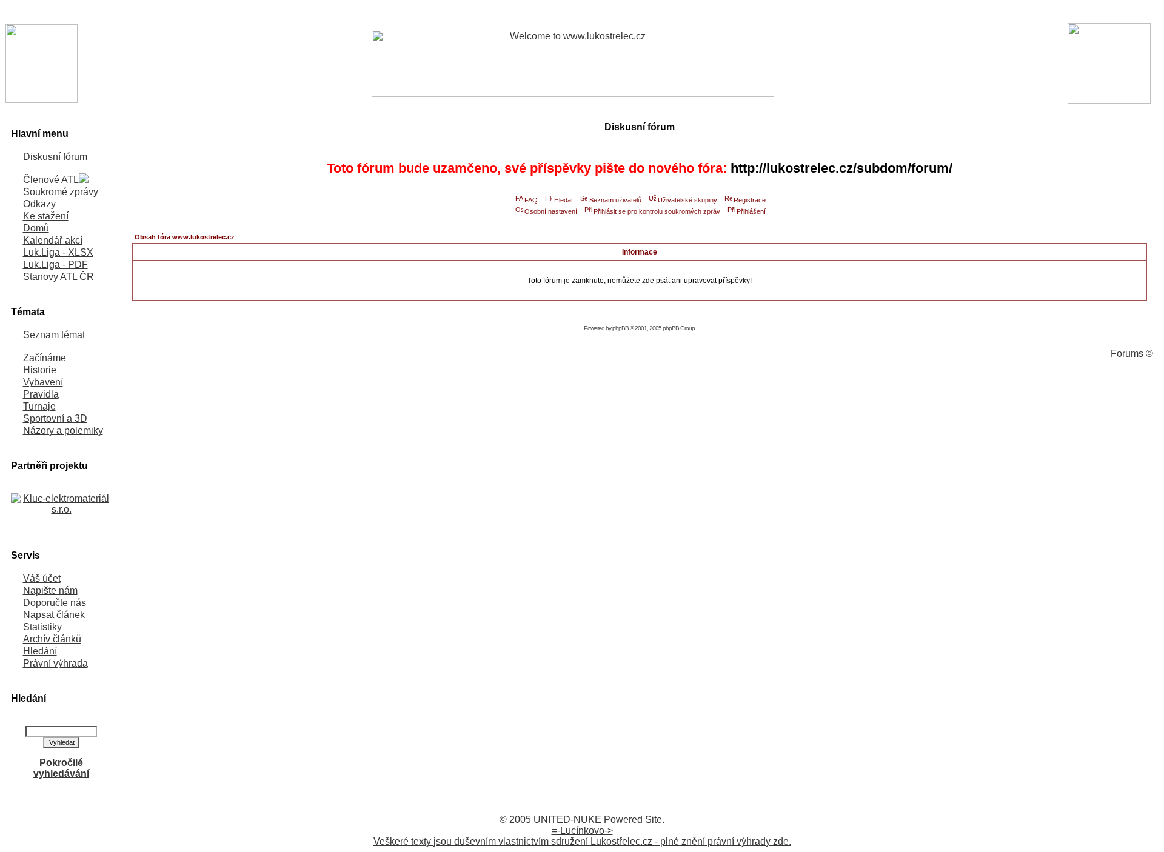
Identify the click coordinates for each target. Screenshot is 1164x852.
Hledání (40, 651)
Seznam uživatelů (615, 200)
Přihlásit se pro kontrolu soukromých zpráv (657, 211)
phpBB (620, 328)
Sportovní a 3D (55, 418)
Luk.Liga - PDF (55, 264)
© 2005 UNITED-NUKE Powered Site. (582, 819)
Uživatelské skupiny (687, 200)
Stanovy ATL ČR (58, 276)
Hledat (563, 200)
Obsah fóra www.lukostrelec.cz (185, 237)
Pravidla (41, 394)
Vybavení (43, 382)
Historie (39, 370)
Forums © (1132, 353)
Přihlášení (751, 211)
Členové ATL (51, 180)
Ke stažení (46, 216)
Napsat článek (54, 615)
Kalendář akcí (52, 240)
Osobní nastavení (550, 211)
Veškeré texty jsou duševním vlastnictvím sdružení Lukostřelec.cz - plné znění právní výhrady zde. (582, 841)
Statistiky (42, 627)
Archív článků (52, 639)
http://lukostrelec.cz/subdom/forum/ (841, 168)
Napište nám (50, 590)
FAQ (531, 200)
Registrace (750, 200)
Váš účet (42, 578)
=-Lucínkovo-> (582, 830)
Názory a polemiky (63, 430)
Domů (36, 228)
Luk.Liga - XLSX (58, 252)
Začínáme (44, 358)
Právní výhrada (55, 663)
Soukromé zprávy (60, 192)
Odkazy (39, 204)
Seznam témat (54, 335)
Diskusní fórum (55, 156)
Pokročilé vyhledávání (61, 768)
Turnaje (39, 406)
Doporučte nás (54, 602)
